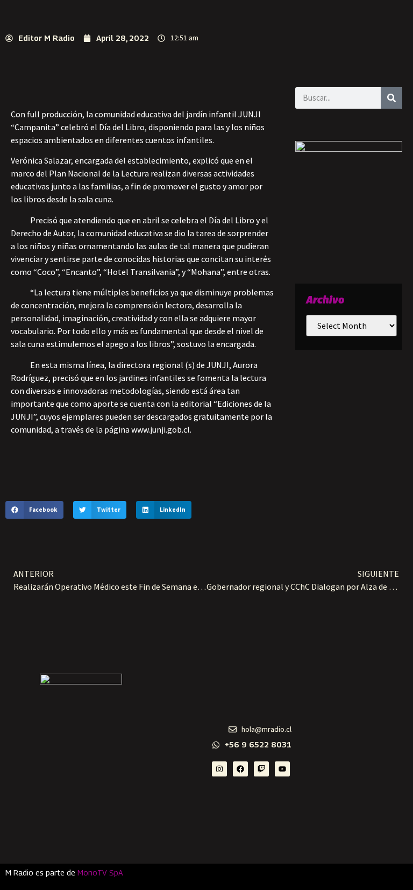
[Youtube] (282, 768)
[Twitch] (261, 768)
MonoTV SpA (100, 872)
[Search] (391, 98)
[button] (34, 510)
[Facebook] (240, 768)
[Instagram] (219, 768)
